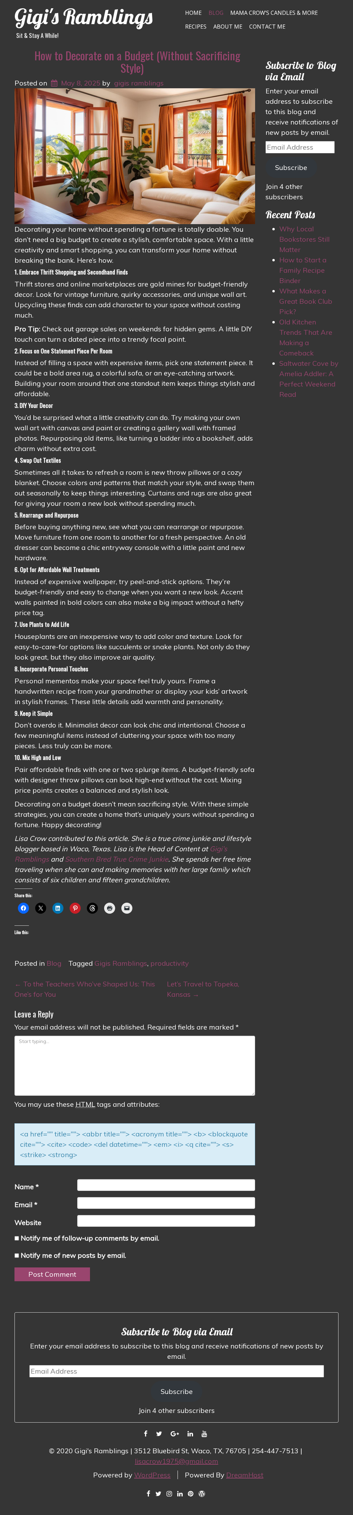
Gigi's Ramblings (83, 16)
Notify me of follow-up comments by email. (90, 1238)
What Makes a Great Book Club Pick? (305, 301)
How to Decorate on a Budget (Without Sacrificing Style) (137, 61)
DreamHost (244, 1475)
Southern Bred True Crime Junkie (116, 859)
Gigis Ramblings (120, 963)
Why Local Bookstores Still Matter (304, 239)
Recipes (195, 26)
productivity (169, 963)
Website (27, 1222)
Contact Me (267, 26)
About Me (227, 26)
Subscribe (291, 167)
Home (193, 13)
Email (26, 1204)
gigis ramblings (139, 83)
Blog (216, 13)
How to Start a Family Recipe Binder (302, 270)
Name (26, 1186)
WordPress (152, 1475)
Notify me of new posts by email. (73, 1255)
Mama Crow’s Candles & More (274, 13)
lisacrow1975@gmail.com (176, 1461)
